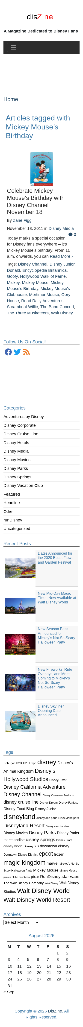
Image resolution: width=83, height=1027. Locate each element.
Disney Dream (49, 802)
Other (8, 511)
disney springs (40, 839)
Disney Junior (45, 809)
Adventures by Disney (23, 416)
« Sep (8, 992)
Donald (13, 270)
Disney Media (16, 451)
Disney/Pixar (57, 780)
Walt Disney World (43, 890)
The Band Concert (57, 306)
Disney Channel (22, 794)
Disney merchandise (57, 826)
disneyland (19, 816)
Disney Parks (15, 468)
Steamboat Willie (22, 306)
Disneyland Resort (23, 825)
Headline (11, 502)
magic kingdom (24, 862)
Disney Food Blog (18, 809)
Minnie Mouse (68, 870)
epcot (46, 853)
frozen (59, 854)
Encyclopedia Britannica (44, 270)
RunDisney (50, 876)
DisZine (55, 1011)
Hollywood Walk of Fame (43, 276)
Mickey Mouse (45, 870)
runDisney (12, 520)
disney (46, 762)
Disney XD (31, 846)
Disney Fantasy (68, 802)
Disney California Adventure (34, 787)
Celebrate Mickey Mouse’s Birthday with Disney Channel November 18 (36, 201)
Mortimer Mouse (44, 294)
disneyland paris (46, 817)
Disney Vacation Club (23, 485)
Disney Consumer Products (58, 795)
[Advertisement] (41, 71)
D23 (19, 763)
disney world (12, 846)
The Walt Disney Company (23, 883)
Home (10, 99)
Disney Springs (17, 477)
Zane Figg (22, 220)
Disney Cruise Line (20, 434)
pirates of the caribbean (16, 877)
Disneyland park (68, 818)
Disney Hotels (16, 442)
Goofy (12, 276)
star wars (71, 876)
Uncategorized (16, 528)
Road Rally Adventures (42, 300)
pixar (35, 877)
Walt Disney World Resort (36, 899)
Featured (11, 494)
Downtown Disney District (20, 854)
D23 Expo (29, 763)
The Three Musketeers (28, 313)
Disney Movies (16, 459)
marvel (52, 863)
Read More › (61, 256)
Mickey (13, 282)
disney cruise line (21, 802)
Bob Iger (9, 763)
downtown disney (54, 846)
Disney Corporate (19, 425)
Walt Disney (51, 883)
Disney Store (64, 840)
